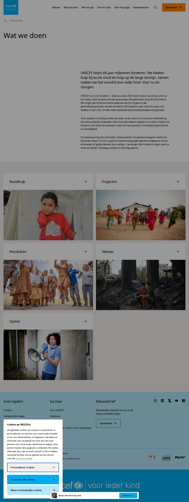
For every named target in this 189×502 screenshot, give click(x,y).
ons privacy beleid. (23, 458)
